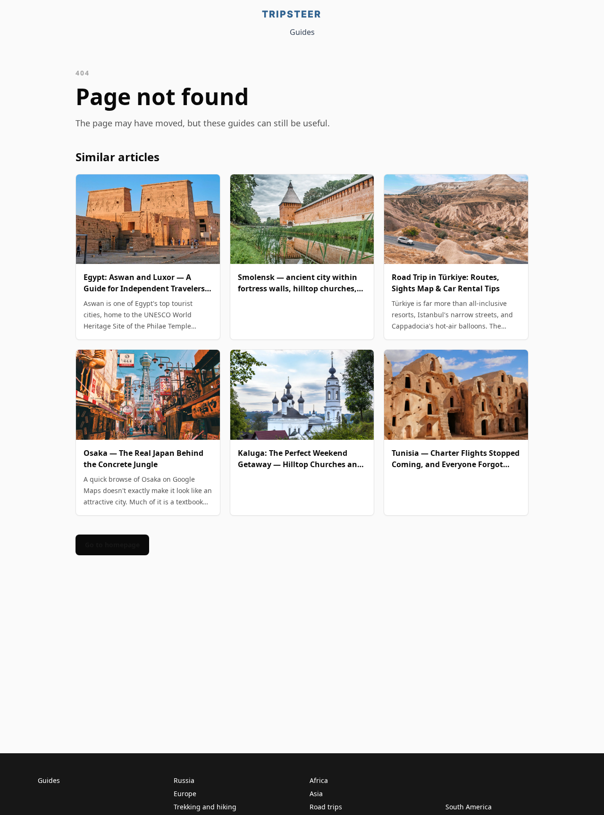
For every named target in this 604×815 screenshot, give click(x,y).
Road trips (326, 806)
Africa (319, 780)
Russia (184, 780)
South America (468, 806)
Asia (316, 793)
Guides (302, 32)
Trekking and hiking (205, 806)
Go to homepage (112, 544)
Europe (185, 793)
